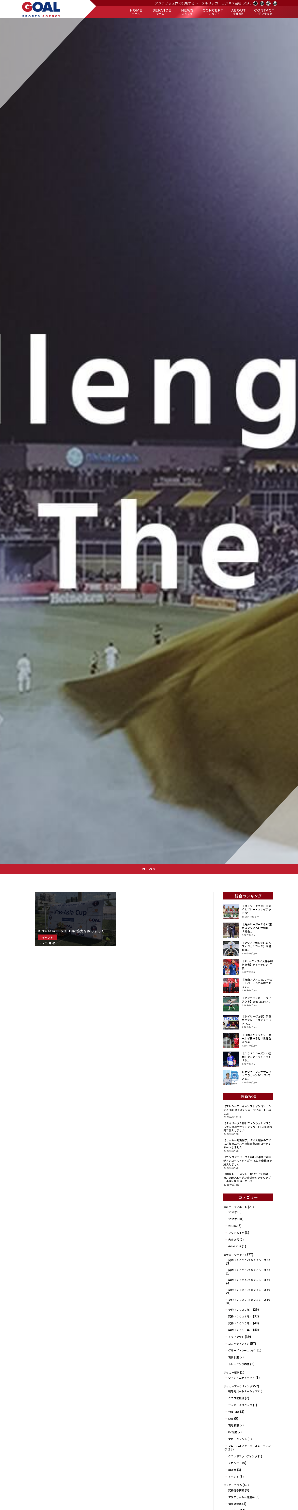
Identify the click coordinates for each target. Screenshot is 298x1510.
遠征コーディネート (235, 1207)
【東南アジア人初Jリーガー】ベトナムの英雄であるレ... (257, 983)
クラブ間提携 (236, 1398)
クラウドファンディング (242, 1456)
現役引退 (233, 1357)
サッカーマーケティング (237, 1386)
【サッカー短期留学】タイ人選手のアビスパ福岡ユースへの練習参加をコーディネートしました (247, 1143)
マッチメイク (236, 1233)
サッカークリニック (240, 1405)
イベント (233, 1477)
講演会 (232, 1470)
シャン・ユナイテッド (241, 1378)
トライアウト (236, 1337)
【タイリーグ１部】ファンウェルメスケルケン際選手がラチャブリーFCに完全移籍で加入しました (247, 1126)
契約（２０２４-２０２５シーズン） (250, 1280)
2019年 (232, 1226)
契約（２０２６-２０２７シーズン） (250, 1260)
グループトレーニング (241, 1350)
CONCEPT (213, 11)
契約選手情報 (236, 1490)
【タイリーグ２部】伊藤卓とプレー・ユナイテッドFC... (256, 909)
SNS (230, 1418)
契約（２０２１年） (240, 1316)
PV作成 (232, 1432)
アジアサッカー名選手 (241, 1497)
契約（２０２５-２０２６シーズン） (250, 1270)
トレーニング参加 (239, 1364)
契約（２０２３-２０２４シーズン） (250, 1290)
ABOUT (238, 11)
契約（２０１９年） (240, 1330)
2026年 (232, 1212)
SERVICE (161, 11)
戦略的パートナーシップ (242, 1391)
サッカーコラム (232, 1485)
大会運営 (233, 1239)
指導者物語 (235, 1504)
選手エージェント (234, 1255)
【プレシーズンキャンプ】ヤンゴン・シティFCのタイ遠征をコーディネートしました (247, 1109)
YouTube (233, 1412)
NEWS (187, 11)
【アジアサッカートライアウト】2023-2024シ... (256, 1000)
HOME (136, 11)
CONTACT (264, 11)
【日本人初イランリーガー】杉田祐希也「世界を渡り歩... (256, 1038)
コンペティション (238, 1344)
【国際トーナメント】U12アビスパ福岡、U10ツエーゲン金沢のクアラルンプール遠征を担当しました (247, 1177)
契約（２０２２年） (240, 1310)
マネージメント (237, 1439)
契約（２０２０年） (240, 1323)
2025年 (232, 1219)
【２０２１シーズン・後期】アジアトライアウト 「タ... (256, 1056)
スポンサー (235, 1463)
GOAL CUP (234, 1246)
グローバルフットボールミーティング (247, 1447)
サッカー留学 (231, 1372)
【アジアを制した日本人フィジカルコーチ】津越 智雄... (256, 946)
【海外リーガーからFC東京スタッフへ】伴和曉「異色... (257, 927)
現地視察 (233, 1425)
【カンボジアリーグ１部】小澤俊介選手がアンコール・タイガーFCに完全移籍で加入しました (247, 1160)
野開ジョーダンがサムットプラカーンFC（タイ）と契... (257, 1075)
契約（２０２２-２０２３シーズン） (250, 1300)
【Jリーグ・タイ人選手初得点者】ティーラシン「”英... (257, 964)
